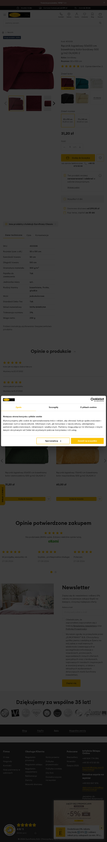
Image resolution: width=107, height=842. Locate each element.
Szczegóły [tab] (53, 407)
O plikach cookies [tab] (88, 407)
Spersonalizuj (51, 441)
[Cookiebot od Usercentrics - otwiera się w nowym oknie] (92, 400)
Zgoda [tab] (19, 407)
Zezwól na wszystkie (87, 441)
